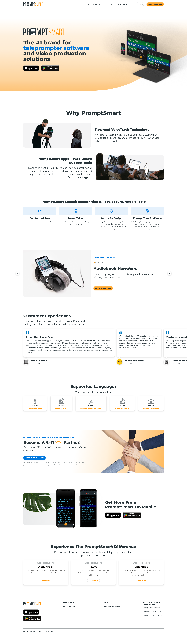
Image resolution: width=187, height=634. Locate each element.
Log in (140, 4)
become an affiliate (34, 458)
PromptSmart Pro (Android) (153, 612)
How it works (94, 4)
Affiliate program (111, 606)
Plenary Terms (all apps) (151, 608)
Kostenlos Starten (151, 408)
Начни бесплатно (122, 408)
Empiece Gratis (61, 408)
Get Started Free (155, 4)
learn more (45, 580)
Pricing (109, 4)
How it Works (70, 602)
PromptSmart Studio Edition (153, 615)
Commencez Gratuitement (91, 408)
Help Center (123, 4)
